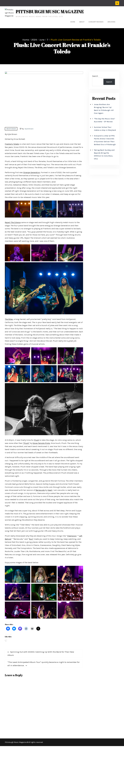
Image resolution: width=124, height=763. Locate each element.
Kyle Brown (29, 129)
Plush (36, 440)
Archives (111, 22)
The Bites (9, 319)
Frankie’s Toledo (12, 144)
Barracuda (40, 490)
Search (95, 76)
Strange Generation (31, 172)
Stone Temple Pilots (41, 443)
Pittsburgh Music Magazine (50, 11)
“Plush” (26, 443)
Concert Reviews (96, 22)
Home (72, 22)
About (81, 22)
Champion (71, 536)
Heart (50, 490)
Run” (31, 539)
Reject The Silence (13, 222)
